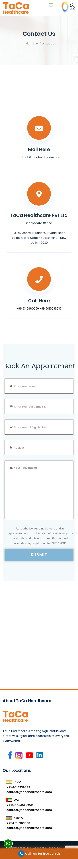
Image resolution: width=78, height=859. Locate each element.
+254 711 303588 (18, 823)
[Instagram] (18, 757)
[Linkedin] (39, 755)
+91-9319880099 (28, 308)
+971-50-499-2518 (20, 805)
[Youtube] (29, 755)
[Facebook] (10, 755)
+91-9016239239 (50, 308)
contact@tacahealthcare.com (29, 792)
